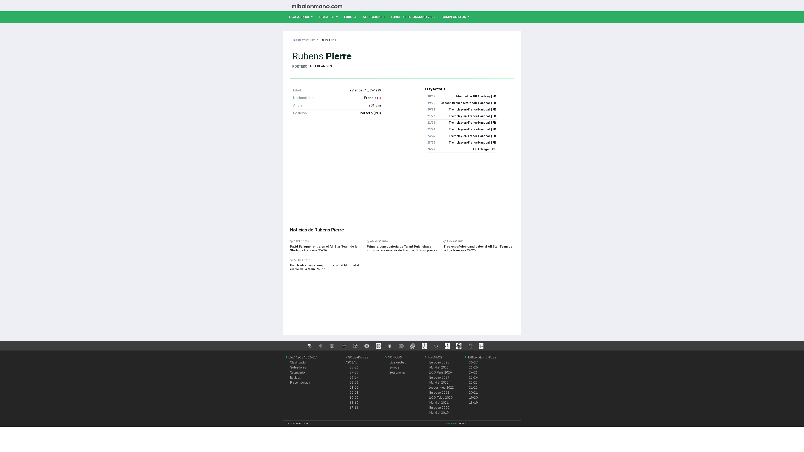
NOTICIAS (394, 357)
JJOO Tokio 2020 (441, 397)
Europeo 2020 (439, 407)
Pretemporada (300, 382)
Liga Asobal (397, 362)
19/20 (473, 397)
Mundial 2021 (439, 402)
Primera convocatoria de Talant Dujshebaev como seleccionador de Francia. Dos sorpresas (402, 248)
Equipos (295, 377)
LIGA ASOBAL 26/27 (302, 357)
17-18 (354, 407)
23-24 (354, 377)
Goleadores (298, 367)
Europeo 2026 (439, 362)
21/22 (473, 387)
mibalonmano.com (304, 39)
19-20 (354, 397)
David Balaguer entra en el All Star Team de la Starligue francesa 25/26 (323, 248)
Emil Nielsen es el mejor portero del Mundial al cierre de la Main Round (324, 267)
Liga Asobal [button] (299, 17)
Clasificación (298, 362)
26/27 (473, 362)
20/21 (473, 392)
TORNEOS (434, 357)
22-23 (354, 382)
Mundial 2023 (439, 382)
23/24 (473, 377)
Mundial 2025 (439, 367)
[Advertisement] (402, 185)
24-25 (354, 372)
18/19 (473, 402)
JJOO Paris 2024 (440, 372)
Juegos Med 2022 (441, 387)
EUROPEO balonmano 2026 (414, 17)
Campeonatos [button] (454, 17)
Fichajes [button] (327, 17)
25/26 (473, 367)
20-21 (354, 392)
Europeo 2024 (439, 377)
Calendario (297, 372)
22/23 (473, 382)
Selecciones (375, 17)
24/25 (473, 372)
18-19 (354, 402)
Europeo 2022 (439, 392)
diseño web (452, 423)
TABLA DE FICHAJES (481, 357)
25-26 (354, 367)
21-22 (354, 387)
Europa (352, 17)
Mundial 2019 (439, 412)
